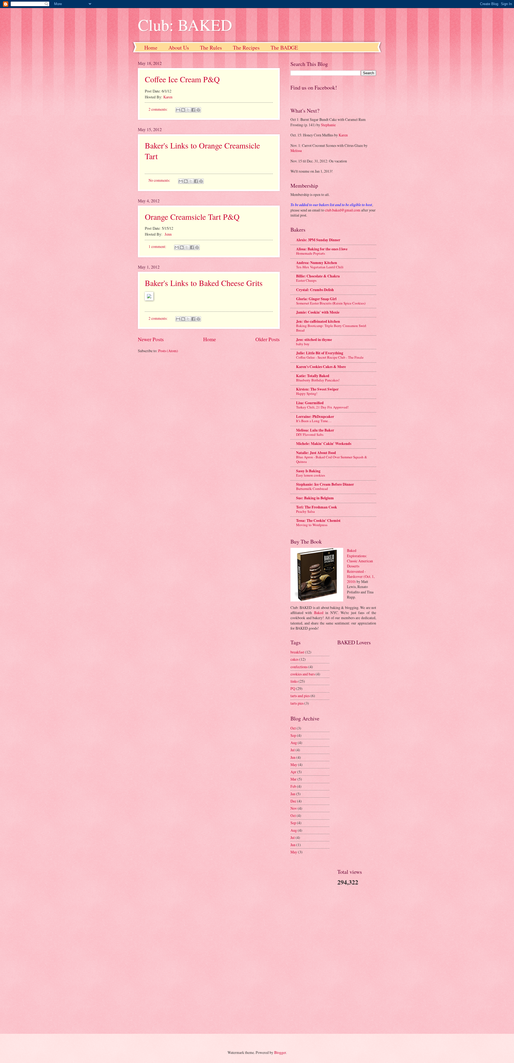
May (293, 764)
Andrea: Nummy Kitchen (316, 262)
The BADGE (284, 47)
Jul (292, 749)
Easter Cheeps (306, 280)
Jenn (168, 234)
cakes (294, 659)
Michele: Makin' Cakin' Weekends (323, 443)
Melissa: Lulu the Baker (315, 430)
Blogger (280, 1052)
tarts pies (297, 703)
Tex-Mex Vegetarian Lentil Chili (319, 267)
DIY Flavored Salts (309, 434)
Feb (293, 786)
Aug (293, 742)
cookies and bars (302, 674)
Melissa (296, 150)
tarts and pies (300, 695)
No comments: (160, 180)
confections (299, 666)
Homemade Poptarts (310, 253)
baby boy (302, 343)
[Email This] (178, 110)
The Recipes (246, 47)
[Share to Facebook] (193, 110)
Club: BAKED (185, 24)
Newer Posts (151, 339)
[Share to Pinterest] (198, 110)
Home (150, 47)
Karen (167, 96)
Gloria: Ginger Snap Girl (316, 299)
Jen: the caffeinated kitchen (318, 321)
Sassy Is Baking (308, 471)
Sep (293, 735)
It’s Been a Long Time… (313, 420)
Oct (293, 728)
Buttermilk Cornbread (312, 488)
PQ (292, 688)
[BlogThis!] (183, 110)
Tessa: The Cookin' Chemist (318, 520)
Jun (293, 757)
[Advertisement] (306, 944)
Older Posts (267, 339)
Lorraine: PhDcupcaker (315, 416)
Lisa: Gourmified (310, 403)
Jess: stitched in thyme (314, 339)
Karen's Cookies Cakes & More (321, 366)
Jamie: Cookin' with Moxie (317, 312)
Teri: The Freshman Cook (316, 507)
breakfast (297, 652)
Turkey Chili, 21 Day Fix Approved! (322, 407)
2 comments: (158, 109)
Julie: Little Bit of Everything (319, 353)
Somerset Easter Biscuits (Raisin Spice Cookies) (330, 303)
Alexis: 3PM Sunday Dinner (318, 240)
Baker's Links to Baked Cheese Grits (204, 282)
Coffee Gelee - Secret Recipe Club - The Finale (330, 357)
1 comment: (158, 246)
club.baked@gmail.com (342, 210)
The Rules (211, 47)
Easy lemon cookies (310, 475)
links (294, 681)
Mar (293, 779)
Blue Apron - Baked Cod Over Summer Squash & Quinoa (331, 459)
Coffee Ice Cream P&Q (182, 79)
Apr (293, 771)
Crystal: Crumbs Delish (315, 289)
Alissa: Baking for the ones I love (321, 249)
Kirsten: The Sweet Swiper (317, 389)
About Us (178, 47)
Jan (292, 793)
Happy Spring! (306, 393)
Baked (318, 612)
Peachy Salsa (305, 511)
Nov (293, 808)
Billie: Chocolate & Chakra (318, 276)
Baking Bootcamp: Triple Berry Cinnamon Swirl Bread (331, 328)
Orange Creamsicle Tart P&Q (192, 216)
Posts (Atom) (168, 350)
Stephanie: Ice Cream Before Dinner (325, 484)
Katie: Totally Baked (312, 375)
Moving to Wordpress (311, 524)
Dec (293, 801)
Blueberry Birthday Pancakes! (317, 380)
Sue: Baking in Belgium (315, 498)
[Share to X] (188, 110)
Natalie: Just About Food (316, 452)
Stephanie (328, 124)
